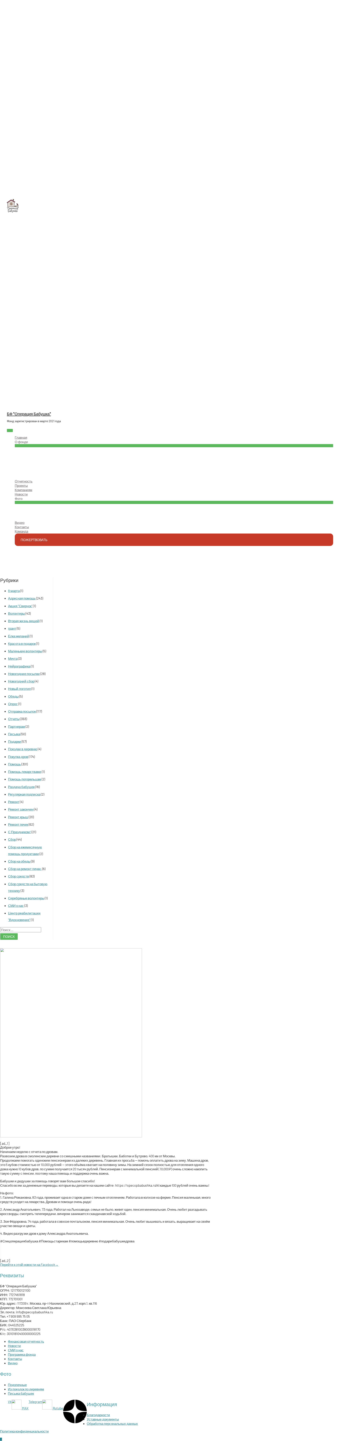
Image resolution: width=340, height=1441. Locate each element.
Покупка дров (18, 757)
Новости (14, 1346)
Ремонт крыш (18, 817)
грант (12, 628)
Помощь (14, 764)
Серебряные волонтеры (26, 898)
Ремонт (13, 802)
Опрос (13, 704)
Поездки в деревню (22, 749)
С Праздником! (19, 832)
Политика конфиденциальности (24, 1431)
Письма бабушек (21, 1393)
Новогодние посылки (24, 674)
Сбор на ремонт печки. (25, 869)
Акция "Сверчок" (20, 606)
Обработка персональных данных (112, 1423)
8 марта (14, 591)
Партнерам (16, 726)
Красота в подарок (22, 643)
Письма (14, 734)
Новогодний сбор (21, 681)
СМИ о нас (16, 905)
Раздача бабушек (21, 787)
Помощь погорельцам (24, 779)
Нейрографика (19, 666)
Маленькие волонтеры (25, 651)
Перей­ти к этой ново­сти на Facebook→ (29, 1264)
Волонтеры (16, 613)
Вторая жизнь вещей (23, 621)
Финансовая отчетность (26, 1341)
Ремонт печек (18, 824)
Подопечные (17, 1385)
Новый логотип (19, 689)
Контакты (15, 1359)
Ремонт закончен (20, 809)
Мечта (13, 658)
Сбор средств (18, 876)
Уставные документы (103, 1419)
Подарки (14, 741)
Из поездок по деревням (26, 1389)
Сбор (12, 839)
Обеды (13, 696)
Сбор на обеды (19, 861)
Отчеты (13, 719)
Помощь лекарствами (24, 771)
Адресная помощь (22, 598)
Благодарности (98, 1415)
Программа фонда (22, 1354)
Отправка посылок (22, 711)
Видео (13, 1363)
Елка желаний (18, 636)
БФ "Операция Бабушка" (29, 413)
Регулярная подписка (24, 794)
